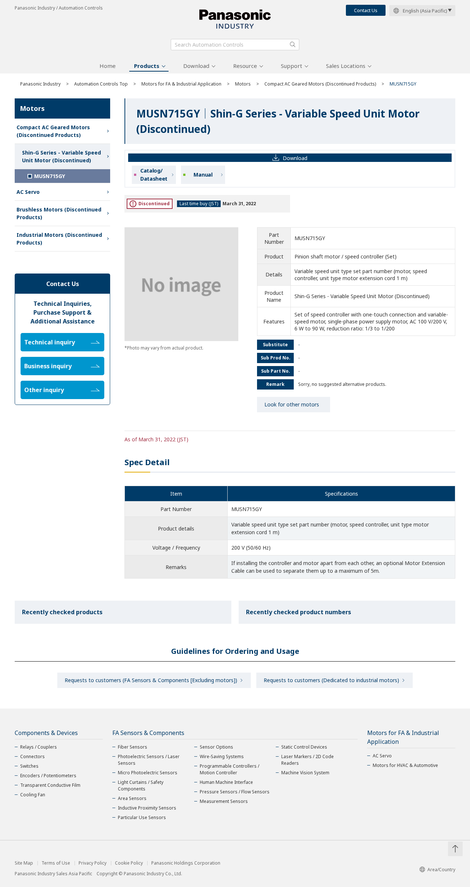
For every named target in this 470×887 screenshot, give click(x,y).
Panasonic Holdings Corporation (185, 863)
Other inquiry (44, 390)
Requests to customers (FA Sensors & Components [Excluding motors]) (151, 680)
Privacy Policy (92, 863)
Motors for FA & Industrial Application (181, 84)
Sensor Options (216, 747)
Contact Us (365, 10)
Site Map (24, 863)
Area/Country (441, 869)
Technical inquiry (49, 342)
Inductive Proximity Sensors (147, 808)
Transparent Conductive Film (50, 785)
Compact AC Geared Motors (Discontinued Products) (320, 84)
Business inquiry (48, 366)
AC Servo (28, 191)
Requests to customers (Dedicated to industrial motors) (331, 680)
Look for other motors (291, 404)
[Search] (292, 44)
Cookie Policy (129, 863)
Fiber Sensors (132, 747)
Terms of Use (55, 863)
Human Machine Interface (226, 782)
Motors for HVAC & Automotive (405, 765)
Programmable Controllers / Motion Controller (229, 769)
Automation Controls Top (101, 84)
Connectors (32, 756)
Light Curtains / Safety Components (140, 785)
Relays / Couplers (38, 747)
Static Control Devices (304, 747)
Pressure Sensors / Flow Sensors (235, 792)
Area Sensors (132, 798)
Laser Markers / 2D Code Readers (307, 759)
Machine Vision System (305, 773)
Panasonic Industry (40, 84)
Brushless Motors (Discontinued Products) (59, 213)
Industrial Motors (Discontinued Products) (59, 238)
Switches (29, 766)
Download (196, 65)
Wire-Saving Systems (222, 756)
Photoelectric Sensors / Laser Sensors (149, 759)
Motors (243, 84)
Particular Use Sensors (142, 817)
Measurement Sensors (224, 801)
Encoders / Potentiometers (48, 775)
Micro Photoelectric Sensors (147, 773)
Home (108, 65)
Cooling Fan (32, 795)
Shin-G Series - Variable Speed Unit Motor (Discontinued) (61, 156)
